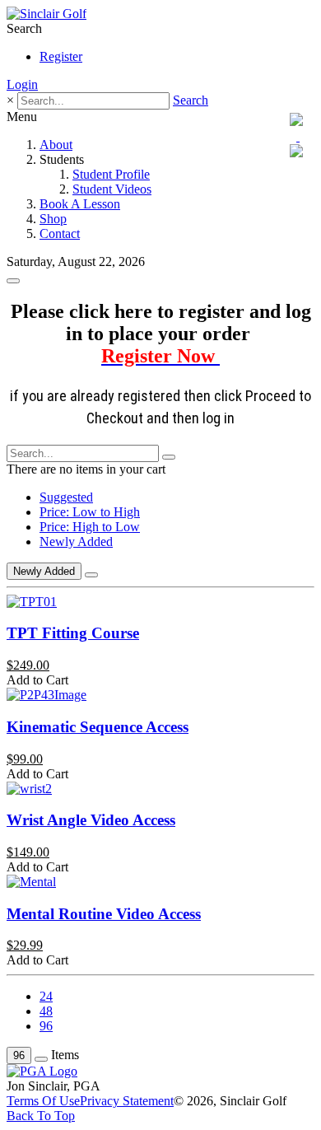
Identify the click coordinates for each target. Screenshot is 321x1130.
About (56, 145)
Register (61, 56)
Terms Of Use (43, 1101)
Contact (60, 233)
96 (46, 1026)
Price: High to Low (90, 527)
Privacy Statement (127, 1101)
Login (22, 84)
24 (46, 996)
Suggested (66, 497)
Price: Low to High (90, 512)
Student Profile (111, 174)
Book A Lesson (80, 204)
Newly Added (76, 542)
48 (46, 1011)
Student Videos (111, 189)
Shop (53, 219)
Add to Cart (37, 680)
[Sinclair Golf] (46, 14)
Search (190, 100)
